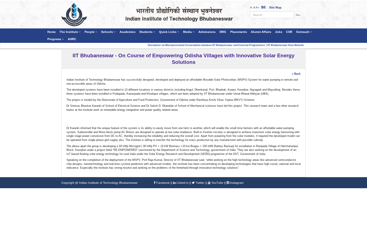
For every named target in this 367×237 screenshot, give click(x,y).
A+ (257, 7)
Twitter (200, 182)
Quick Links (168, 32)
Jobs (278, 32)
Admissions (207, 32)
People (90, 32)
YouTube (216, 182)
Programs (54, 39)
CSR (289, 32)
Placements (238, 32)
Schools (107, 32)
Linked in (182, 182)
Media (188, 32)
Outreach (303, 32)
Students (146, 32)
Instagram (236, 182)
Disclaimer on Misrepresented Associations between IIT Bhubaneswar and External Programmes (197, 45)
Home (51, 32)
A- (251, 7)
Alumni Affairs (261, 32)
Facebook (162, 182)
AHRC (72, 39)
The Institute (69, 32)
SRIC (222, 32)
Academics (128, 32)
